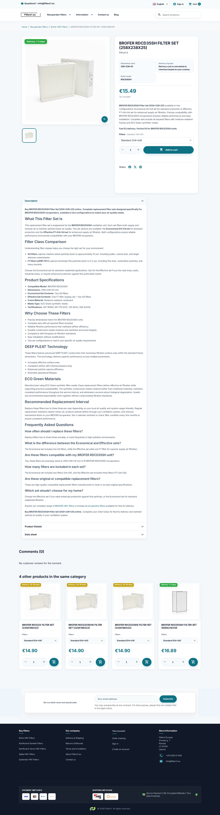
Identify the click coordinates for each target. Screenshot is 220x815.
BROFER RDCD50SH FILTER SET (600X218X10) (179, 626)
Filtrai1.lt (123, 52)
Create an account (120, 749)
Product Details (33, 526)
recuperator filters (96, 506)
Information (82, 14)
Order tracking (119, 738)
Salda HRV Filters (27, 754)
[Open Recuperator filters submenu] (71, 15)
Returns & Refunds (74, 743)
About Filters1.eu (73, 754)
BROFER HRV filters (64, 506)
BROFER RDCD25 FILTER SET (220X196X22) (38, 626)
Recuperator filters (56, 14)
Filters (25, 634)
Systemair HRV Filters (29, 759)
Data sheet (31, 534)
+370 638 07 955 (174, 755)
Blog (116, 14)
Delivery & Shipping (75, 738)
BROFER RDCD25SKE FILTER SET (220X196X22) (133, 626)
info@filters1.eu (173, 761)
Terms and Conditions (76, 749)
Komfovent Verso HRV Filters (32, 749)
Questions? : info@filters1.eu (39, 3)
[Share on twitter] (135, 167)
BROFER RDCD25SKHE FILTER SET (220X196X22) (85, 626)
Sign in (115, 743)
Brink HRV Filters (27, 738)
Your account (118, 731)
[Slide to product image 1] (29, 135)
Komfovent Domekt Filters (31, 743)
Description (31, 200)
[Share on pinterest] (140, 167)
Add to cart (168, 149)
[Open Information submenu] (92, 15)
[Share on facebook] (129, 167)
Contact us (103, 14)
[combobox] (178, 14)
